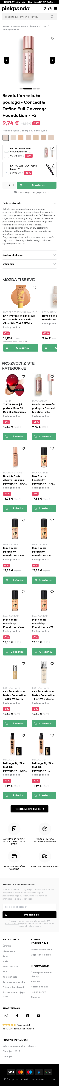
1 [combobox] (5, 155)
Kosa (5, 956)
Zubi (5, 972)
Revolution (19, 27)
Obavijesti (8, 1056)
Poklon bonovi (38, 992)
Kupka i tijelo (10, 977)
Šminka (33, 27)
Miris (5, 961)
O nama (35, 997)
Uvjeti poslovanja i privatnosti (19, 1046)
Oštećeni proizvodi (13, 987)
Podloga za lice (11, 30)
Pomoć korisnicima (41, 950)
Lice (44, 27)
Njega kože (9, 951)
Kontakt (35, 982)
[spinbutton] (9, 185)
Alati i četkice (10, 967)
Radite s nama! (39, 987)
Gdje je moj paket (41, 955)
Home (7, 27)
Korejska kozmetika (14, 982)
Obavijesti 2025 (11, 1051)
